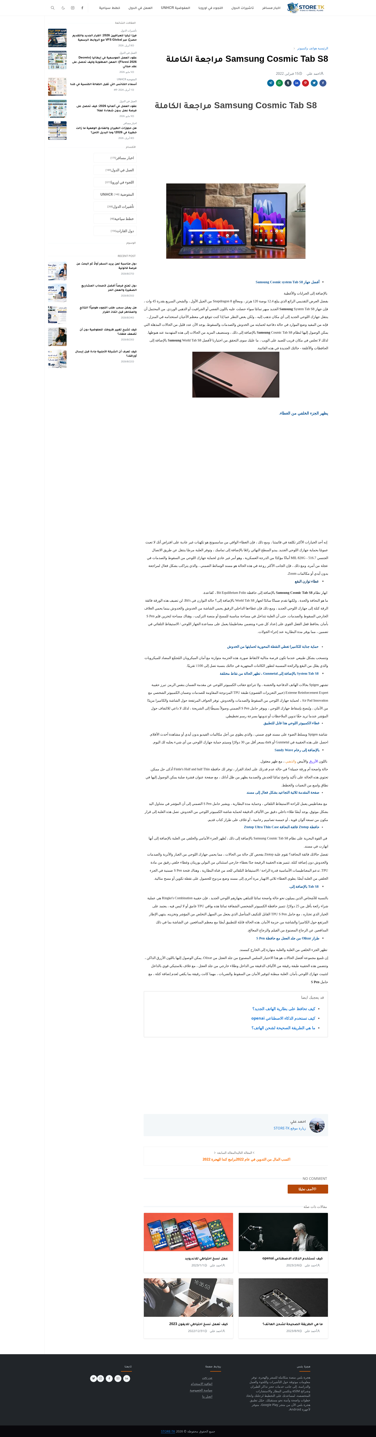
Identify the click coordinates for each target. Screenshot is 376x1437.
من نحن (207, 1377)
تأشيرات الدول (129, 30)
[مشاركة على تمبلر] (288, 83)
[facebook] (82, 8)
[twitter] (93, 1378)
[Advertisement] (236, 31)
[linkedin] (126, 1378)
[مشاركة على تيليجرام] (270, 83)
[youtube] (117, 1378)
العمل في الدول (128, 53)
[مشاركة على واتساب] (279, 83)
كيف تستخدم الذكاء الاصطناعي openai (283, 1018)
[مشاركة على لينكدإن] (296, 83)
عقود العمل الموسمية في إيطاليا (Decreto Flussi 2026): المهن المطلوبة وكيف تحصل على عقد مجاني (104, 62)
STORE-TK (168, 1431)
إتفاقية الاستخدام (201, 1384)
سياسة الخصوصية (201, 1390)
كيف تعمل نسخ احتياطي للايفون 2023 (198, 1324)
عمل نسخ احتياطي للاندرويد (206, 1258)
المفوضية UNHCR (127, 79)
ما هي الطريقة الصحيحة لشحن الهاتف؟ (283, 1027)
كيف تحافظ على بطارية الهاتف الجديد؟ (283, 1008)
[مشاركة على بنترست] (305, 83)
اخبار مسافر (130, 123)
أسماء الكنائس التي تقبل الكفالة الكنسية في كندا (103, 84)
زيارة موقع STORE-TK (290, 1128)
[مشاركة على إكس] (314, 83)
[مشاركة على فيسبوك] (322, 83)
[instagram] (72, 8)
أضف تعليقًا (306, 1189)
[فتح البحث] (52, 8)
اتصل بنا (207, 1396)
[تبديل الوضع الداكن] (63, 8)
